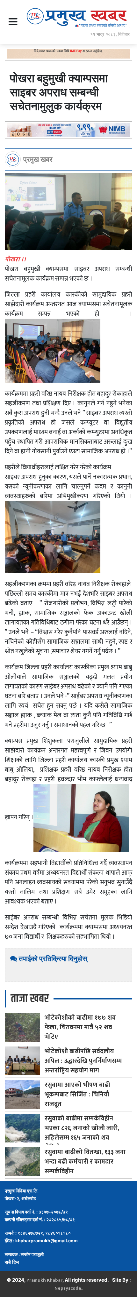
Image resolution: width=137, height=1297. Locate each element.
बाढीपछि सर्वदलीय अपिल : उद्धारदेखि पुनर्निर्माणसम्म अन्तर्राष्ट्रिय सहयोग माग (83, 1061)
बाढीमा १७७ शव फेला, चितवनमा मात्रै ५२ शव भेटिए (80, 1027)
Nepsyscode (67, 1288)
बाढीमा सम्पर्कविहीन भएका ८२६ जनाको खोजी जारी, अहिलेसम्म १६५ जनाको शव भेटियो (82, 1133)
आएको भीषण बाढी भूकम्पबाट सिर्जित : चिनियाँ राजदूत (77, 1094)
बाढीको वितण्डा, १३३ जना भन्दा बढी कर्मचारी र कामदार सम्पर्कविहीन (85, 1162)
